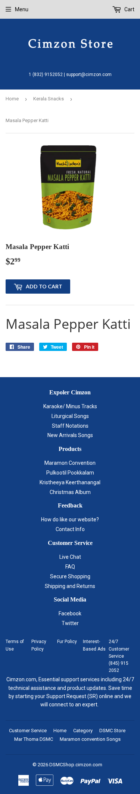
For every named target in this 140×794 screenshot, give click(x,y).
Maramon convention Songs (90, 739)
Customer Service (28, 730)
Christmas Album (70, 492)
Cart (128, 9)
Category (83, 730)
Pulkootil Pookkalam (70, 473)
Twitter (70, 623)
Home (12, 98)
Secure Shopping (70, 576)
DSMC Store (112, 730)
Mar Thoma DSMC (33, 739)
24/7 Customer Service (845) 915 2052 (119, 656)
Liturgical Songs (70, 416)
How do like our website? (70, 519)
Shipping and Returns (70, 586)
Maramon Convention (70, 463)
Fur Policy (67, 641)
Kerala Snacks (48, 98)
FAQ (70, 567)
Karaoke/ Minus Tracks (70, 406)
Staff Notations (70, 426)
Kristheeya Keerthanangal (70, 482)
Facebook (70, 613)
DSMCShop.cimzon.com (75, 764)
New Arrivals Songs (70, 435)
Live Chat (70, 557)
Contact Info (70, 529)
